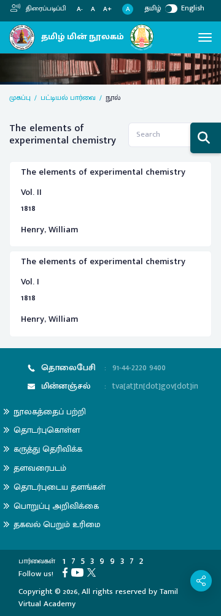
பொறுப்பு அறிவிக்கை (56, 506)
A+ (107, 9)
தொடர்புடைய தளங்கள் (60, 487)
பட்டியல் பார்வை (68, 97)
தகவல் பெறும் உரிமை (57, 524)
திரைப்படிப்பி (45, 8)
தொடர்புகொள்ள (47, 430)
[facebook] (67, 572)
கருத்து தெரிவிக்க (48, 449)
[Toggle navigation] (205, 37)
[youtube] (79, 572)
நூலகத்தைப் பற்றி (50, 411)
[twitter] (93, 572)
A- (80, 9)
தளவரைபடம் (40, 468)
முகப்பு (20, 97)
